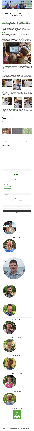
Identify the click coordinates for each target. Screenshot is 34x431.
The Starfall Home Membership (11, 109)
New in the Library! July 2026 (8, 186)
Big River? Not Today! (7, 188)
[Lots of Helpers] (17, 1)
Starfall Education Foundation (24, 21)
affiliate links (20, 200)
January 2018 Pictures (6, 141)
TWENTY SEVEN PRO (13, 428)
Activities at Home (10, 138)
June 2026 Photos (6, 184)
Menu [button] (17, 10)
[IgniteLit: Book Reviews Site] (17, 418)
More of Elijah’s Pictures (7, 181)
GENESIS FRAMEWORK (22, 428)
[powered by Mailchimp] (17, 213)
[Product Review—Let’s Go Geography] (6, 131)
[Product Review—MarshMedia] (27, 131)
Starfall (18, 28)
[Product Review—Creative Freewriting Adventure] (17, 131)
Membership (7, 66)
